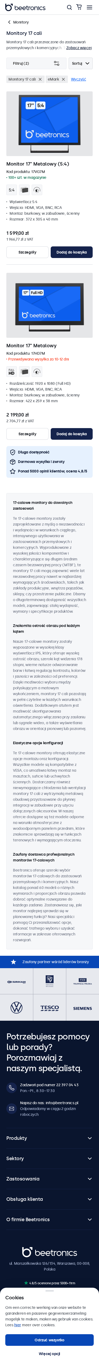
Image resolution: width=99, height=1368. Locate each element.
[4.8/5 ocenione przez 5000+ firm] (26, 1283)
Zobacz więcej (79, 48)
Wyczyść (78, 79)
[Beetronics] (25, 7)
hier (17, 1325)
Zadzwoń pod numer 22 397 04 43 (49, 1085)
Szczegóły (27, 252)
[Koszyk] (79, 7)
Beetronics (31, 1250)
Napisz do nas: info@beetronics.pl (49, 1103)
